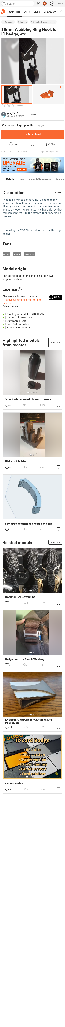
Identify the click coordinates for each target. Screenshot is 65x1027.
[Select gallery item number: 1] (28, 392)
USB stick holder (15, 461)
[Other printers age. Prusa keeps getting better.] (32, 165)
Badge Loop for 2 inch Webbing (24, 659)
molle (6, 254)
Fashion (23, 22)
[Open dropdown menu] (61, 29)
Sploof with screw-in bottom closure (28, 399)
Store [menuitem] (27, 11)
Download (34, 134)
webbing (29, 254)
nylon (17, 254)
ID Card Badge (14, 783)
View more (55, 342)
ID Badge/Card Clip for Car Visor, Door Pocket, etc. (29, 721)
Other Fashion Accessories (44, 22)
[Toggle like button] (7, 405)
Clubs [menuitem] (36, 11)
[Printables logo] (3, 11)
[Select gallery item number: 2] (31, 392)
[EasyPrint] (38, 3)
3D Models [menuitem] (14, 11)
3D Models (9, 22)
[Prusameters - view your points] (45, 3)
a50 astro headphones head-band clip (28, 523)
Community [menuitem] (50, 11)
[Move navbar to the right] (62, 11)
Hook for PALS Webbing (20, 596)
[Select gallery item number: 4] (36, 392)
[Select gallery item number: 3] (34, 392)
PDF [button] (59, 192)
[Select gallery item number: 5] (37, 777)
